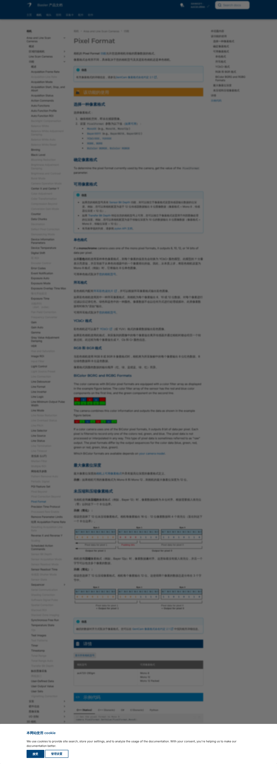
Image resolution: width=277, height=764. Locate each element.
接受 (35, 754)
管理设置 (56, 754)
